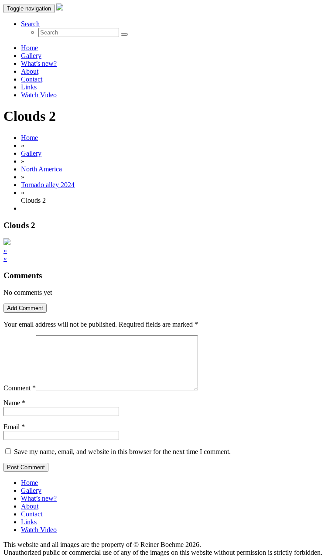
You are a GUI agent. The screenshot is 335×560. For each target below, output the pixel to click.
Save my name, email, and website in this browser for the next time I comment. (122, 451)
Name (11, 402)
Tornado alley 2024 (48, 184)
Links (29, 87)
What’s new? (39, 63)
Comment (19, 388)
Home (29, 47)
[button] (30, 23)
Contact (31, 79)
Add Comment (25, 308)
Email (11, 426)
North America (41, 169)
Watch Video (39, 95)
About (29, 71)
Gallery (31, 55)
